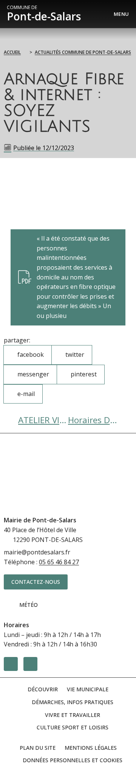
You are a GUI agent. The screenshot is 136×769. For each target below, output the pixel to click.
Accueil (12, 52)
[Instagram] (30, 664)
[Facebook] (11, 664)
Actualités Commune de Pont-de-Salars (83, 52)
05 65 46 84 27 (59, 562)
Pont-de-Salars (44, 14)
